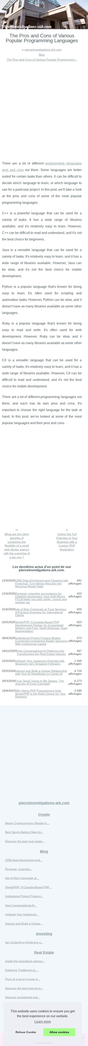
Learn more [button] (42, 1021)
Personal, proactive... (19, 869)
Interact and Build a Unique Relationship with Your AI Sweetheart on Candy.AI (41, 672)
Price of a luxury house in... (22, 979)
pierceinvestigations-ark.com (43, 49)
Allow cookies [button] (59, 1032)
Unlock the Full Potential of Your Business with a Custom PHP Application (67, 541)
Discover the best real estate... (25, 841)
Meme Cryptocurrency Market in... (27, 823)
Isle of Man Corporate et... (22, 878)
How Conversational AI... (21, 905)
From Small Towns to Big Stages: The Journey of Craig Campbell (39, 682)
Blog (42, 54)
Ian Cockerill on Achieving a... (24, 942)
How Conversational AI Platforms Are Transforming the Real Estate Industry (41, 652)
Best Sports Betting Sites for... (24, 832)
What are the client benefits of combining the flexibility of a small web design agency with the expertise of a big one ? (17, 545)
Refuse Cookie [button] (26, 1032)
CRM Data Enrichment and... (23, 860)
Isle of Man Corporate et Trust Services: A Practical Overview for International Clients (41, 612)
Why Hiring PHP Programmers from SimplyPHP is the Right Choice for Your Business (40, 693)
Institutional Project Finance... (24, 896)
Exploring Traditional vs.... (21, 970)
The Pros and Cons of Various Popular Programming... (42, 59)
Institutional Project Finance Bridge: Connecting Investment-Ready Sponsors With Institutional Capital (41, 641)
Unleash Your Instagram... (22, 914)
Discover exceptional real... (22, 997)
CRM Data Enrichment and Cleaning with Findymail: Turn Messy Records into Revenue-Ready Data (41, 583)
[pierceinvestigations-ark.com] (44, 14)
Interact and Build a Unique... (24, 923)
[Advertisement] (44, 108)
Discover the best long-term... (24, 988)
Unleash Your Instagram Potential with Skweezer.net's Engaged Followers (39, 662)
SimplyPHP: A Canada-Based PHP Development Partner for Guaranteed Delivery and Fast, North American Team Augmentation (41, 626)
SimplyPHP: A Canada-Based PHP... (28, 887)
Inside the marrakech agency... (25, 961)
